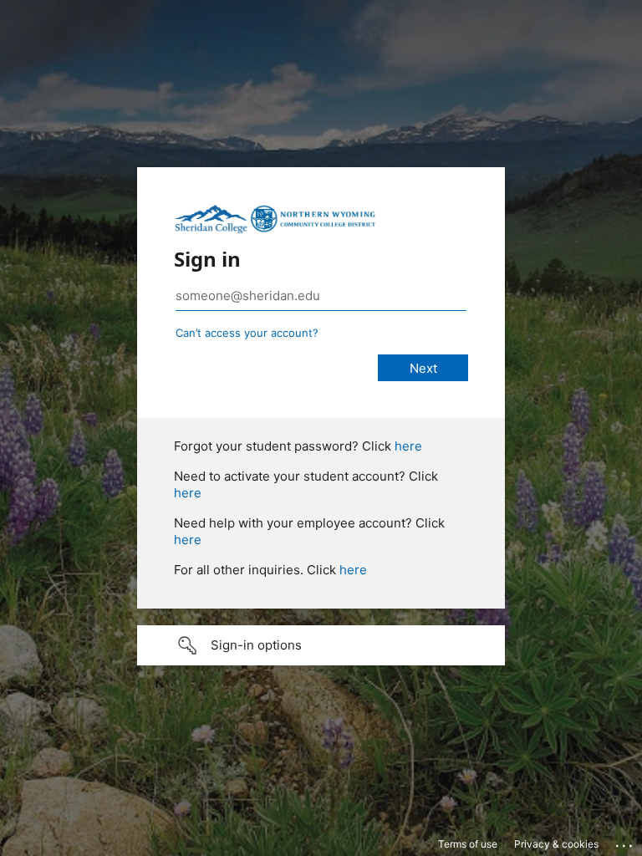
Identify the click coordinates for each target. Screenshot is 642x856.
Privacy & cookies (556, 844)
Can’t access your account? (247, 332)
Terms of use (467, 844)
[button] (321, 645)
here (408, 446)
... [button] (625, 841)
